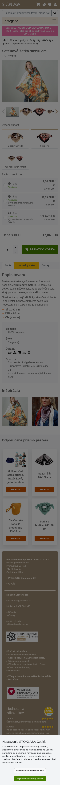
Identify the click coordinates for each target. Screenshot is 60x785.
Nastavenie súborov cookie (30, 770)
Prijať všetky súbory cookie (30, 778)
